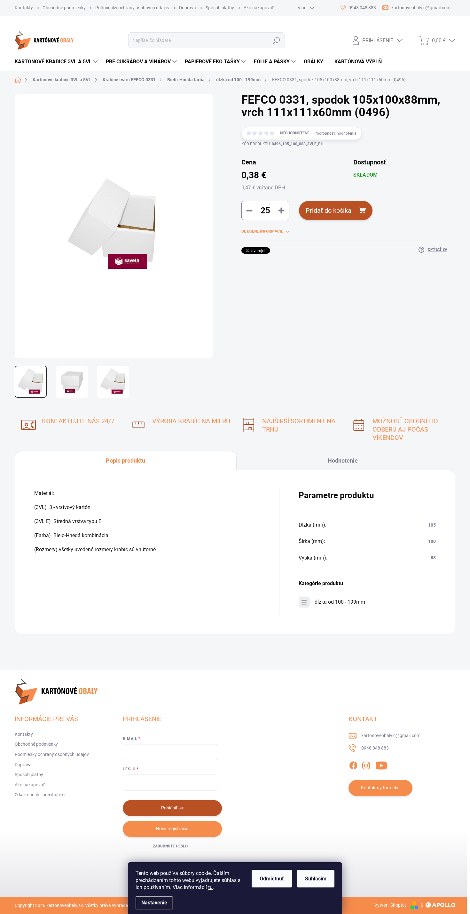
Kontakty (24, 7)
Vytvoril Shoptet (390, 905)
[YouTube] (381, 764)
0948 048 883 (375, 748)
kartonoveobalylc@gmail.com (390, 735)
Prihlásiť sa (172, 807)
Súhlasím (315, 879)
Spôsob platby (220, 7)
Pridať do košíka (328, 210)
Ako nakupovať (259, 7)
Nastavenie (154, 903)
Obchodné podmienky (64, 7)
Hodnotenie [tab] (343, 460)
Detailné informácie (262, 231)
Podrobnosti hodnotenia (335, 133)
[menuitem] (57, 61)
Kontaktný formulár (380, 787)
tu (210, 887)
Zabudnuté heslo (170, 846)
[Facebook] (353, 764)
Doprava (187, 7)
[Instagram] (366, 764)
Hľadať (277, 40)
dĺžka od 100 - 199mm (340, 602)
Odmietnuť (272, 879)
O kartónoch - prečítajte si (40, 794)
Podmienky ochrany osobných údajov (132, 7)
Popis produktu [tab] (125, 460)
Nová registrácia (172, 828)
